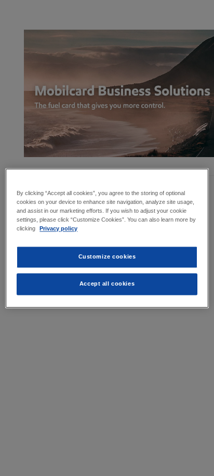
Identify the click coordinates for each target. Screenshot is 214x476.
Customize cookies (107, 256)
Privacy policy (58, 228)
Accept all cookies (107, 283)
